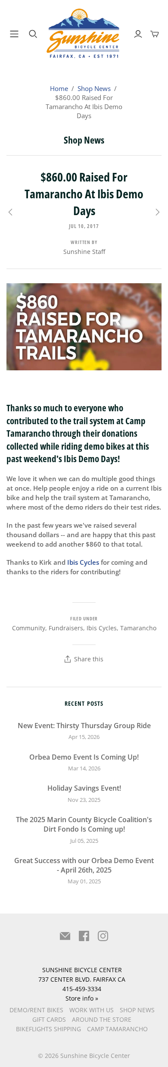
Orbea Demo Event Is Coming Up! (84, 757)
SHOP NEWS (137, 1010)
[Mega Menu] (12, 34)
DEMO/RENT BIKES (36, 1010)
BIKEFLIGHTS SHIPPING (48, 1029)
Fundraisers (66, 628)
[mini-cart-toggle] (155, 34)
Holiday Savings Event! (84, 788)
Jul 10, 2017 (84, 226)
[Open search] (33, 34)
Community (28, 628)
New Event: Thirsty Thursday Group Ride (84, 725)
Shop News (94, 88)
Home (59, 88)
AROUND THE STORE (101, 1019)
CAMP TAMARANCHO (117, 1029)
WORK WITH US (91, 1010)
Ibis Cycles (102, 628)
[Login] (138, 34)
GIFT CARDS (49, 1019)
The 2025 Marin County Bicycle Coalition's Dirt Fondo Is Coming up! (84, 824)
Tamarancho (138, 628)
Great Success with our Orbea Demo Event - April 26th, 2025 (84, 865)
